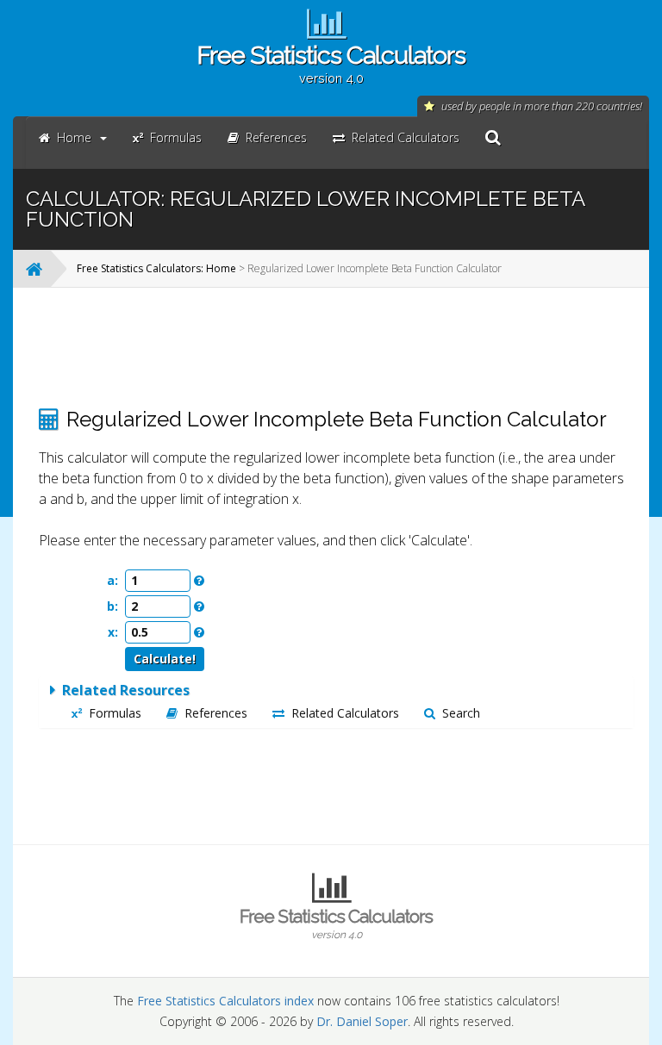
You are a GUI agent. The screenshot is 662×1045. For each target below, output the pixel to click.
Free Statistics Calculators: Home (156, 268)
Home (74, 137)
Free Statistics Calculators (331, 62)
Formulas (115, 713)
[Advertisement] (336, 347)
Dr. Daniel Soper (362, 1021)
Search (461, 713)
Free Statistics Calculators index (225, 1000)
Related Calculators (345, 713)
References (215, 713)
